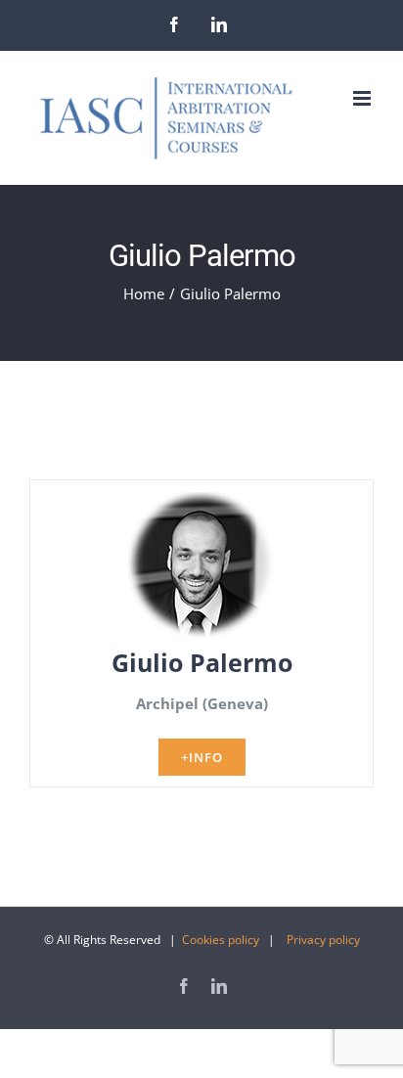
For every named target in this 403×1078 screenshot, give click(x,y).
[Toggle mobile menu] (363, 98)
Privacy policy (323, 939)
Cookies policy (220, 939)
